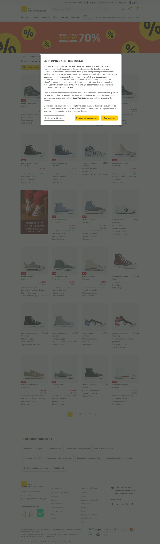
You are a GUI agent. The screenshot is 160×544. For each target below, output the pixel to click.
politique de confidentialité (76, 98)
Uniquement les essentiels (87, 118)
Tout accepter (109, 118)
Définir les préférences (54, 118)
